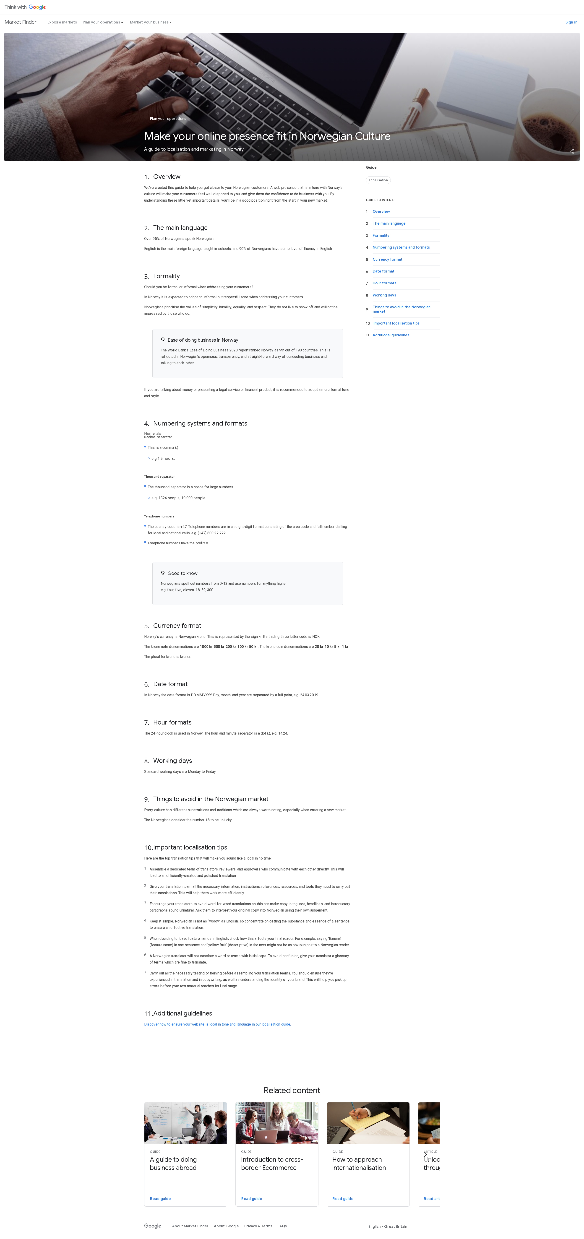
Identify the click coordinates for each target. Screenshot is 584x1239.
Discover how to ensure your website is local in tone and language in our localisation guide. (217, 1024)
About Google (226, 1226)
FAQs (282, 1226)
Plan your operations (101, 22)
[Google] (152, 1226)
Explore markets (62, 22)
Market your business (149, 22)
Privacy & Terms (258, 1226)
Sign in (572, 22)
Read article (435, 1199)
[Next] (425, 1154)
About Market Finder (190, 1226)
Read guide (160, 1199)
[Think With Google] (25, 7)
